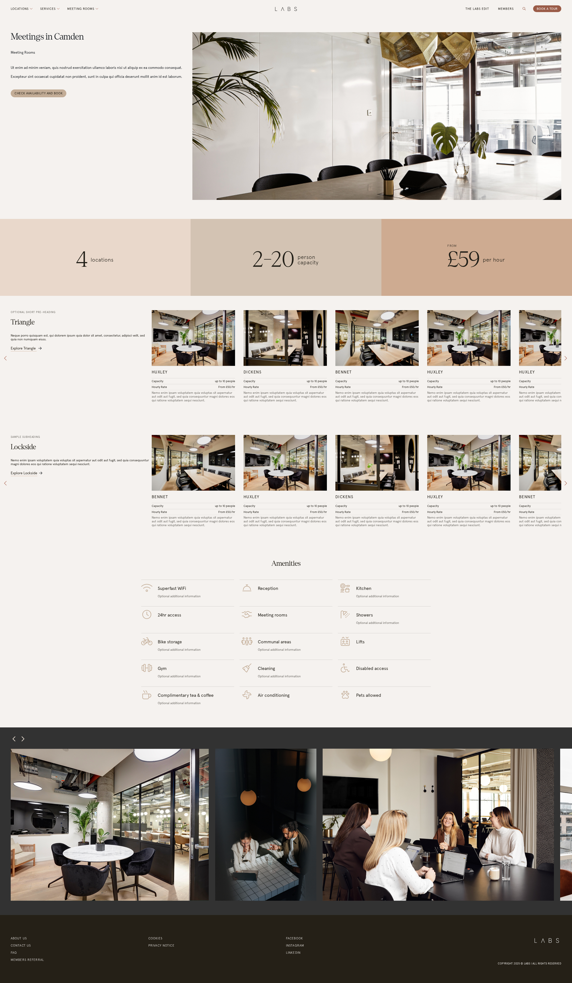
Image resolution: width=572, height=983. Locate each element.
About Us (19, 938)
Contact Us (21, 945)
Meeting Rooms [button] (81, 9)
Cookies (155, 938)
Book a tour (547, 9)
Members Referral (27, 960)
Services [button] (48, 9)
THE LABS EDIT (477, 9)
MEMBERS (506, 9)
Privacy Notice (161, 945)
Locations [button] (20, 9)
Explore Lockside (24, 473)
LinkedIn (293, 952)
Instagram (295, 945)
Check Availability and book (39, 93)
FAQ (14, 952)
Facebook (294, 938)
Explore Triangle (24, 348)
